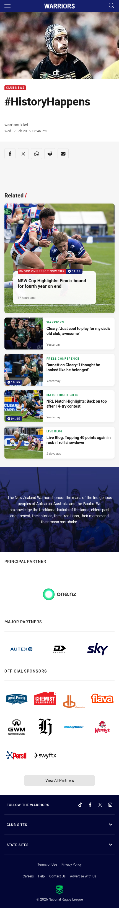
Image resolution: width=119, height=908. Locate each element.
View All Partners (59, 780)
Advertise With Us (83, 876)
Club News (15, 88)
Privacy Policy (71, 864)
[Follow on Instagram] (110, 805)
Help (41, 876)
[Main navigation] (7, 6)
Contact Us (57, 876)
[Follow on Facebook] (90, 805)
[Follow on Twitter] (100, 805)
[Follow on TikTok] (80, 805)
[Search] (111, 5)
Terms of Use (47, 864)
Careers (28, 876)
